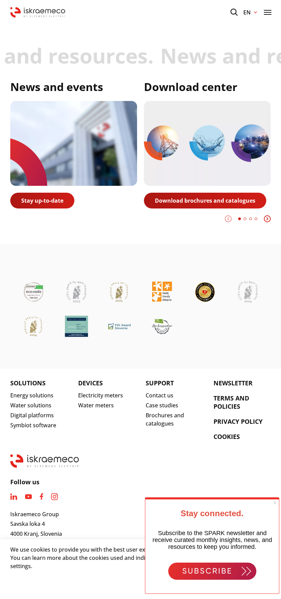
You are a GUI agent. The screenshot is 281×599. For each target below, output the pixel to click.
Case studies (162, 405)
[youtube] (28, 496)
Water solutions (30, 405)
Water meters (96, 405)
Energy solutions (31, 395)
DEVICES (90, 383)
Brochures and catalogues (165, 419)
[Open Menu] (267, 12)
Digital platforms (32, 415)
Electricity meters (100, 395)
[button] (239, 218)
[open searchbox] (234, 12)
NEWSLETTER (233, 383)
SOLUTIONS (28, 383)
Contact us (159, 395)
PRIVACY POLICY (237, 421)
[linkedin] (13, 497)
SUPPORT (160, 383)
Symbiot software (33, 425)
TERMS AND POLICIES (231, 402)
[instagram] (54, 496)
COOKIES (226, 436)
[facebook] (41, 496)
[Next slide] (267, 218)
